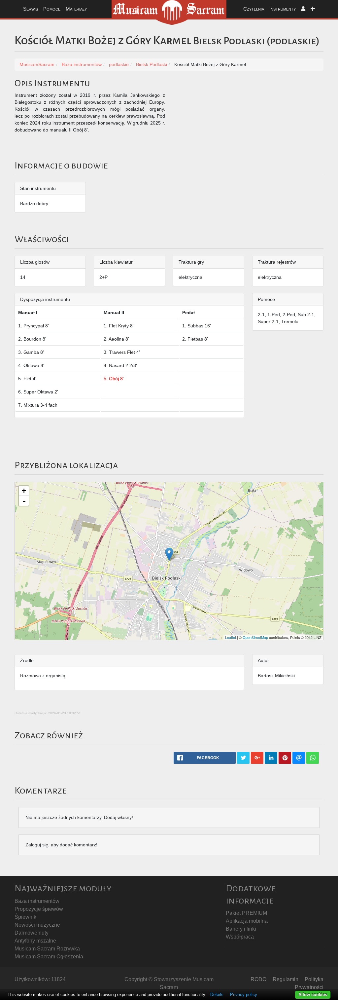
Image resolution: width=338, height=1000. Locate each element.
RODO (258, 979)
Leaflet (230, 637)
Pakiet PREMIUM (246, 913)
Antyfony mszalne (35, 941)
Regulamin (285, 979)
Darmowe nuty (32, 933)
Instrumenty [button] (282, 9)
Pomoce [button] (51, 9)
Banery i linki (241, 929)
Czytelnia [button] (253, 9)
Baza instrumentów (37, 901)
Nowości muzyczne (37, 925)
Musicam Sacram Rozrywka (47, 948)
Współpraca (240, 937)
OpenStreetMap (255, 637)
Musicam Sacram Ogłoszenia (49, 956)
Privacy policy (243, 994)
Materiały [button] (76, 9)
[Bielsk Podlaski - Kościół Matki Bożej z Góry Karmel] (169, 554)
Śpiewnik (25, 917)
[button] (303, 9)
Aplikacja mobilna (247, 921)
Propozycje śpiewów (39, 909)
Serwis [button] (30, 9)
